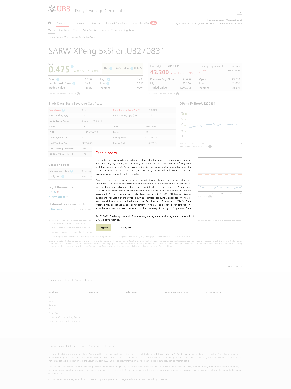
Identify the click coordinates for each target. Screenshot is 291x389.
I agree (103, 227)
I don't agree (124, 227)
